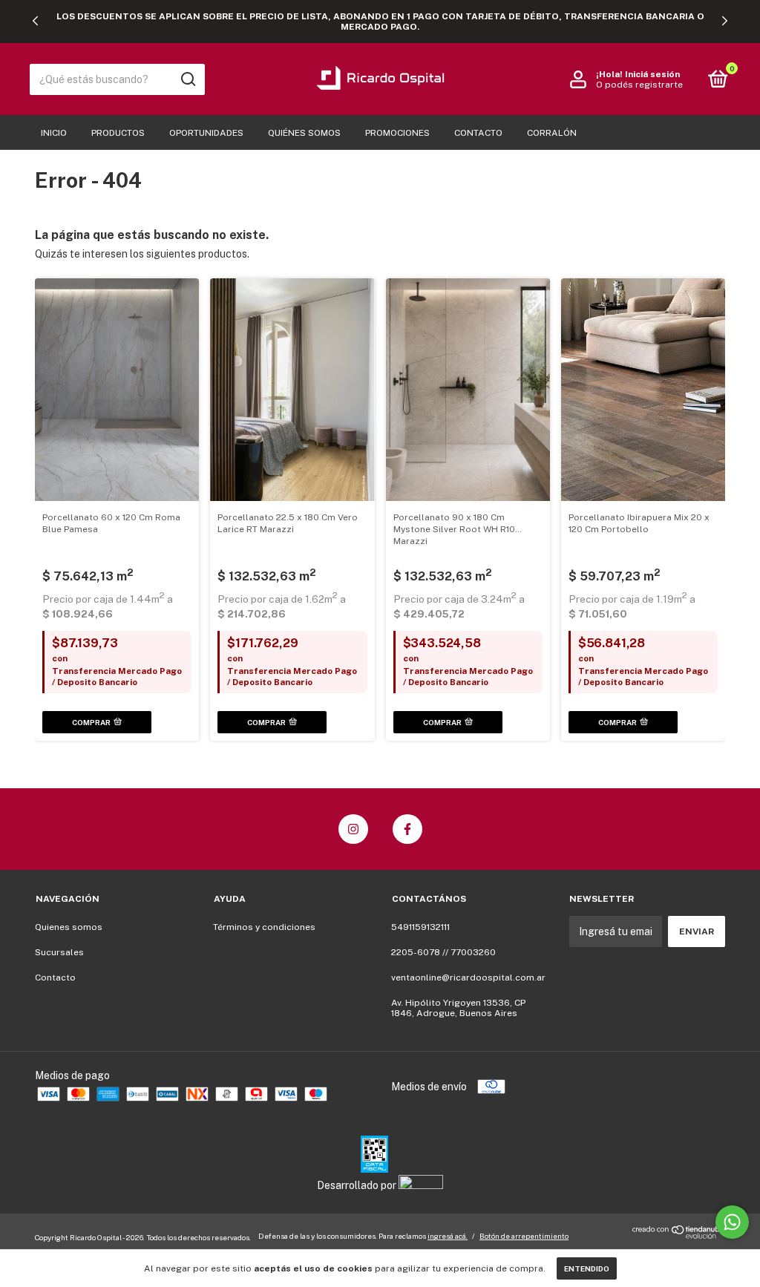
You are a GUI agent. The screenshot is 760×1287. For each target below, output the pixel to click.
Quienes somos (68, 927)
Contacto (478, 133)
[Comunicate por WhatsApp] (732, 1222)
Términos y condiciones (264, 927)
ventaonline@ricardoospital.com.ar (468, 977)
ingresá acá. (448, 1235)
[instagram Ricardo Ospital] (353, 829)
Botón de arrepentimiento (524, 1235)
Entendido (586, 1268)
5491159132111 (420, 927)
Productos (118, 133)
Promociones (397, 133)
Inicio (54, 133)
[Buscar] (187, 79)
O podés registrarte (639, 84)
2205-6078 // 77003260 (443, 952)
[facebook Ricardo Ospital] (407, 829)
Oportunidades (206, 133)
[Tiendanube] (678, 1235)
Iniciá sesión (652, 74)
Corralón (552, 133)
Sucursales (59, 952)
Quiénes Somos (304, 133)
